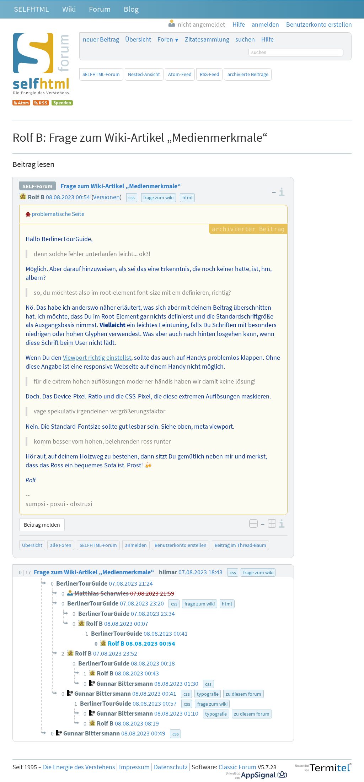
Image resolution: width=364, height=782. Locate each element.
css (131, 197)
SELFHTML (31, 9)
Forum (100, 9)
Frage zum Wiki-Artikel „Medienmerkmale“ (120, 186)
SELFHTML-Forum (101, 74)
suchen (245, 39)
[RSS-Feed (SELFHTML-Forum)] (41, 103)
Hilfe (267, 39)
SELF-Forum (37, 186)
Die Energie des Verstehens (79, 767)
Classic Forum (237, 767)
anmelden (136, 545)
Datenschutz (171, 767)
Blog (131, 9)
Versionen (106, 197)
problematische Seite (58, 214)
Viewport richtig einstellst (97, 358)
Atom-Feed (180, 74)
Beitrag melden (42, 524)
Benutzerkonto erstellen (181, 545)
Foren (165, 39)
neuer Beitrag (101, 39)
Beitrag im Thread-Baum (240, 545)
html (187, 197)
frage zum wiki (158, 197)
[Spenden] (62, 103)
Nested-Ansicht (144, 74)
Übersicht (138, 39)
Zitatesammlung (207, 39)
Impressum (134, 767)
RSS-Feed (209, 74)
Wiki (69, 9)
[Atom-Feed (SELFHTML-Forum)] (21, 103)
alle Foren (60, 545)
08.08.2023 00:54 (68, 197)
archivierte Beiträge (248, 74)
